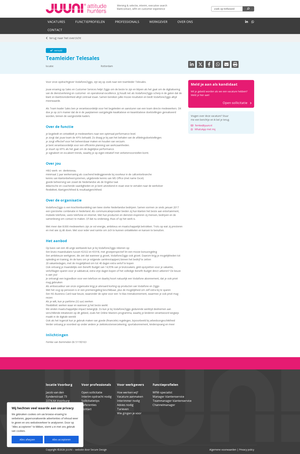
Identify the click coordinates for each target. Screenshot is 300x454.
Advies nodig (125, 405)
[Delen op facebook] (209, 64)
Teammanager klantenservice (172, 401)
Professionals (127, 22)
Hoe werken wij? (127, 392)
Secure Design (99, 449)
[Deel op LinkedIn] (191, 64)
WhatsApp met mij (205, 129)
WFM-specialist (162, 392)
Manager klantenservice (168, 396)
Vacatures (56, 22)
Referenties (89, 405)
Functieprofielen (90, 22)
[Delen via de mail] (226, 64)
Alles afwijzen (27, 439)
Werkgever (158, 22)
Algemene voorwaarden (222, 449)
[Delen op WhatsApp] (217, 64)
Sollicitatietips (90, 401)
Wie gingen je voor (129, 413)
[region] (45, 424)
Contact (55, 30)
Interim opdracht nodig (96, 396)
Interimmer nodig (128, 401)
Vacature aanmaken (130, 396)
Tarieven (123, 409)
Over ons (185, 22)
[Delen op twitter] (200, 64)
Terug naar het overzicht (65, 38)
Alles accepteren (61, 439)
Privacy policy (246, 449)
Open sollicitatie (91, 392)
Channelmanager (164, 405)
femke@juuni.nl (203, 125)
